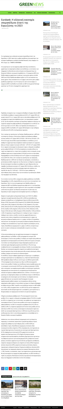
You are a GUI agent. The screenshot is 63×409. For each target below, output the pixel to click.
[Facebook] (2, 368)
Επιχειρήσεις (29, 12)
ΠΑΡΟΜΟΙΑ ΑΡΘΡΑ (6, 376)
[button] (60, 13)
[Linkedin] (18, 368)
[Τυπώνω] (25, 368)
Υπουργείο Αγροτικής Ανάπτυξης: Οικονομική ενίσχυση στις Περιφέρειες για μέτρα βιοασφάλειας (35, 393)
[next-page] (5, 401)
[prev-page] (2, 401)
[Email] (21, 368)
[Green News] (31, 5)
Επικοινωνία (52, 12)
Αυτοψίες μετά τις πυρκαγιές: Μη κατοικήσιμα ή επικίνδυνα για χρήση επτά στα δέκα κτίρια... (56, 25)
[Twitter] (6, 368)
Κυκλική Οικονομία (42, 12)
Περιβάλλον (22, 12)
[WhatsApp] (14, 368)
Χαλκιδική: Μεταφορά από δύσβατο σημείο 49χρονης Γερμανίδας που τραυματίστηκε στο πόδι (56, 121)
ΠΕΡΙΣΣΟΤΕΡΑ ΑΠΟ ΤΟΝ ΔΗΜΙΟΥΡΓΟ (21, 376)
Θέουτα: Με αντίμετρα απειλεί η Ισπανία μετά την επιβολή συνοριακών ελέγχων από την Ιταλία (20, 393)
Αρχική (9, 12)
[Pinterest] (10, 368)
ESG (35, 12)
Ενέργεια (15, 12)
